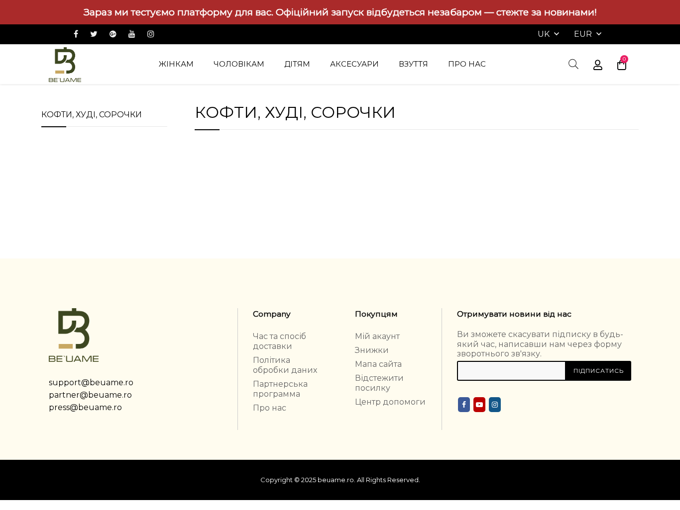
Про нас (269, 408)
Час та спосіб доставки (279, 341)
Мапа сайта (378, 364)
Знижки (372, 350)
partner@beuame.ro (90, 395)
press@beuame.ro (85, 407)
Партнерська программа (280, 389)
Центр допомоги (390, 402)
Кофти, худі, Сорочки (91, 114)
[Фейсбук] (464, 404)
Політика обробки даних (285, 365)
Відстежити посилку (379, 383)
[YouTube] (479, 404)
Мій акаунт (377, 336)
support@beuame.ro (91, 382)
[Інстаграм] (495, 404)
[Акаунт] (597, 64)
